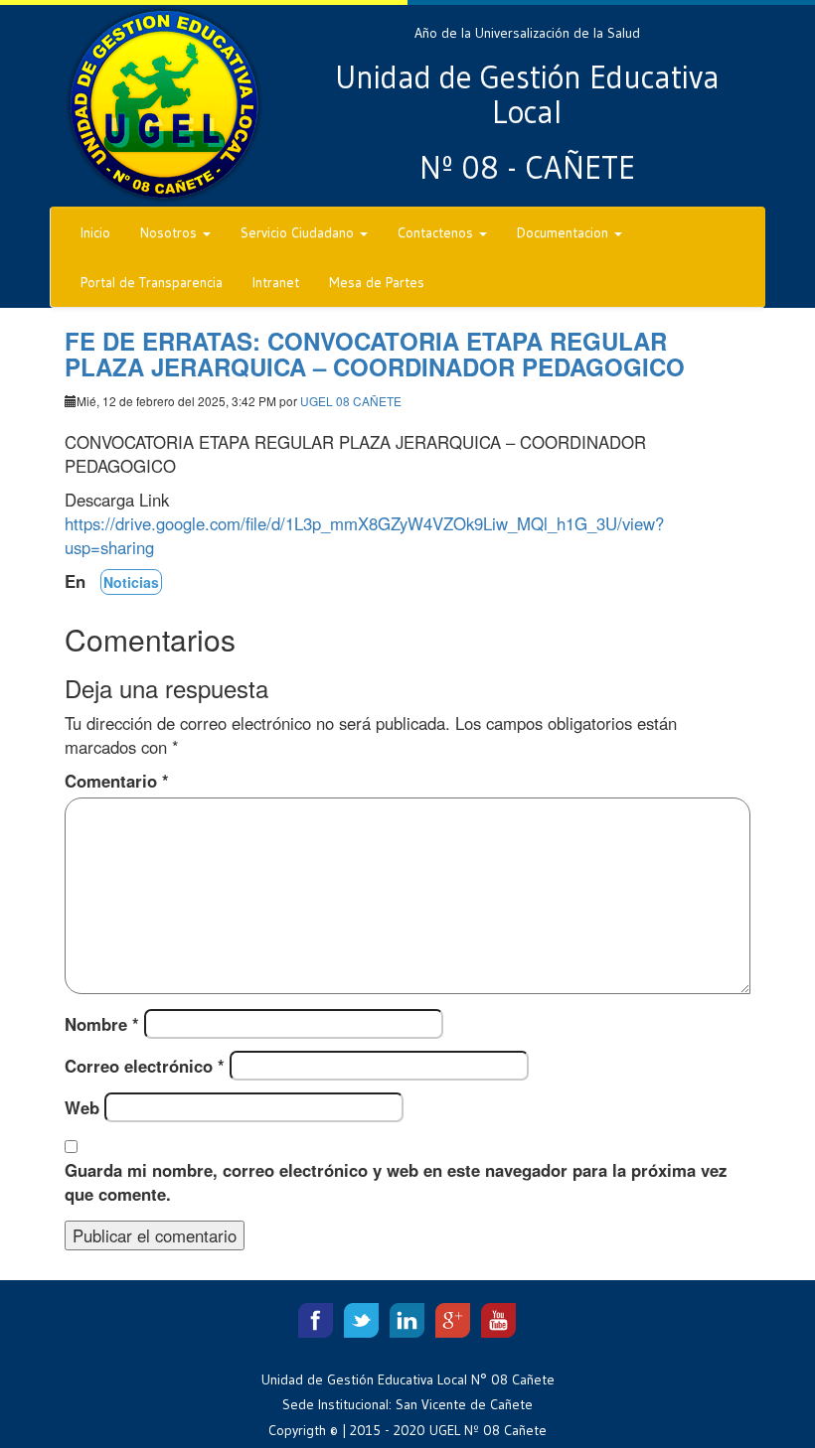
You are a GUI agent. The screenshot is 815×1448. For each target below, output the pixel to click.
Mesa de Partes (376, 282)
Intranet (275, 282)
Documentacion (564, 232)
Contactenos (437, 232)
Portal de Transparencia (152, 282)
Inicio (95, 232)
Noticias (131, 582)
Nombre (102, 1024)
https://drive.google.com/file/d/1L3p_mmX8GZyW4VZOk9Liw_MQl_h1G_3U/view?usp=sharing (364, 535)
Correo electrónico (145, 1066)
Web (82, 1107)
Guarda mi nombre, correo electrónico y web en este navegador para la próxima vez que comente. (396, 1182)
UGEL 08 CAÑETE (351, 400)
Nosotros (170, 232)
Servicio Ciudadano (299, 232)
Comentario (117, 781)
